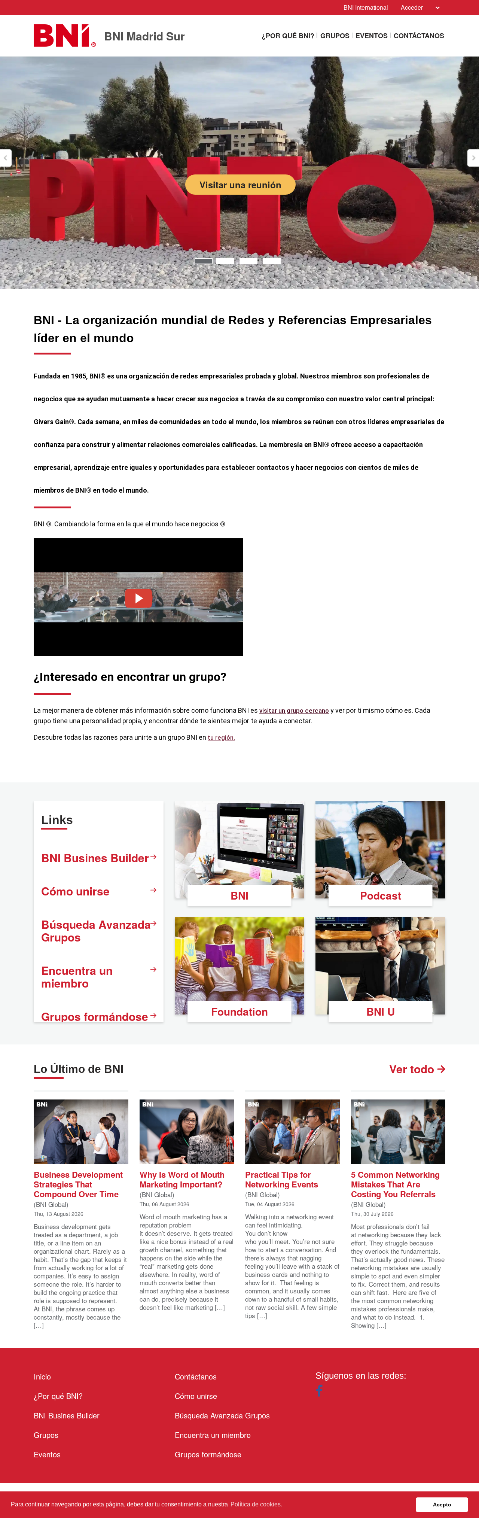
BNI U (380, 1011)
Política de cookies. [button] (256, 1504)
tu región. (221, 737)
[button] (6, 158)
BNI (239, 895)
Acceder (412, 7)
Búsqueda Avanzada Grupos (96, 930)
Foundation (239, 1011)
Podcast (380, 895)
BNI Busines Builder (95, 857)
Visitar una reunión (240, 184)
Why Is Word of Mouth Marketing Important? (182, 1178)
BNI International (366, 7)
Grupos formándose (94, 1016)
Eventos (372, 35)
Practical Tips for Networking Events (281, 1178)
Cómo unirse (75, 891)
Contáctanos (419, 35)
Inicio (42, 1376)
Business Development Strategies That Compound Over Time (78, 1183)
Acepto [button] (442, 1505)
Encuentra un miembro (77, 976)
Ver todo (413, 1068)
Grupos (335, 35)
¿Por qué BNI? (288, 35)
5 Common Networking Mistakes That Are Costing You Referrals (395, 1183)
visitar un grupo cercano (294, 710)
